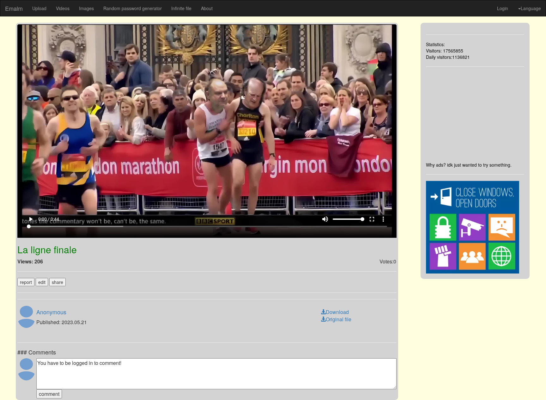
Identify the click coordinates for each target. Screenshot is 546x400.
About (207, 8)
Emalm (14, 8)
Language (531, 8)
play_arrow (30, 219)
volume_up (325, 219)
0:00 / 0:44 (48, 219)
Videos (63, 8)
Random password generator (132, 8)
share (57, 282)
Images (86, 8)
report (26, 282)
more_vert (383, 219)
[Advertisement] (475, 114)
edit (42, 282)
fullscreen (372, 219)
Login (502, 8)
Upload (39, 8)
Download (337, 312)
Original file (338, 319)
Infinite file (181, 8)
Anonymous (51, 312)
